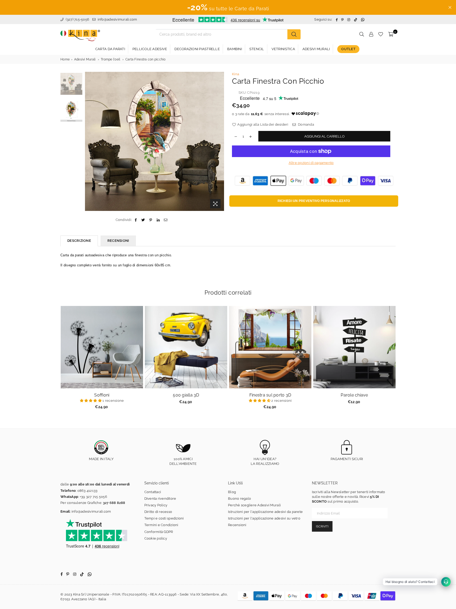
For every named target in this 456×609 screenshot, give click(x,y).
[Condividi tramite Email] (166, 220)
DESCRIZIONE (79, 241)
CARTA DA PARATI (110, 49)
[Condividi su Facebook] (136, 220)
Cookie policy (155, 538)
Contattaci (152, 492)
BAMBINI (234, 49)
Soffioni (101, 395)
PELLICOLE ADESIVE (149, 49)
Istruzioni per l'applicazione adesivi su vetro (264, 518)
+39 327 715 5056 (93, 497)
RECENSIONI (118, 241)
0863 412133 (87, 491)
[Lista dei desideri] (381, 34)
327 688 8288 (114, 503)
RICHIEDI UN (314, 201)
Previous (89, 141)
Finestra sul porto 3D (270, 395)
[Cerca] (294, 34)
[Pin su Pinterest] (151, 220)
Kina (235, 74)
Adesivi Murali (85, 59)
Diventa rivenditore (160, 499)
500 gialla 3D (186, 395)
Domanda (305, 124)
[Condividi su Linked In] (158, 220)
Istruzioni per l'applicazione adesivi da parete (265, 512)
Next (219, 141)
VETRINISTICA (283, 49)
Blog (232, 492)
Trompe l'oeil (110, 59)
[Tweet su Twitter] (143, 220)
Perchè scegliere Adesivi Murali (254, 505)
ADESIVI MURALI (316, 49)
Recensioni (237, 525)
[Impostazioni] (371, 34)
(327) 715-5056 (77, 19)
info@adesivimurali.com (117, 19)
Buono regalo (239, 499)
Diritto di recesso (158, 512)
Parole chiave (354, 395)
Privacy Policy (156, 505)
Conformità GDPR (158, 532)
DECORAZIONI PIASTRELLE (197, 49)
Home (65, 59)
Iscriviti (322, 526)
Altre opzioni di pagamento (311, 163)
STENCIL (256, 49)
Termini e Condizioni (161, 525)
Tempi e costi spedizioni (164, 518)
